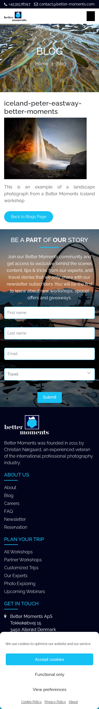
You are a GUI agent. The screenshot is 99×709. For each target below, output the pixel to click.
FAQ (8, 511)
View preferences (49, 689)
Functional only (49, 674)
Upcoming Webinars (24, 591)
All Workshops (18, 551)
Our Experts (16, 575)
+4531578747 (19, 4)
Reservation (15, 527)
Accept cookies (49, 659)
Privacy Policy (55, 702)
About (73, 702)
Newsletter (15, 519)
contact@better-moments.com (67, 4)
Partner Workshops (23, 559)
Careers (12, 503)
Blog (61, 63)
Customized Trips (21, 567)
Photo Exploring (19, 583)
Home (41, 63)
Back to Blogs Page (28, 216)
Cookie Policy (31, 702)
